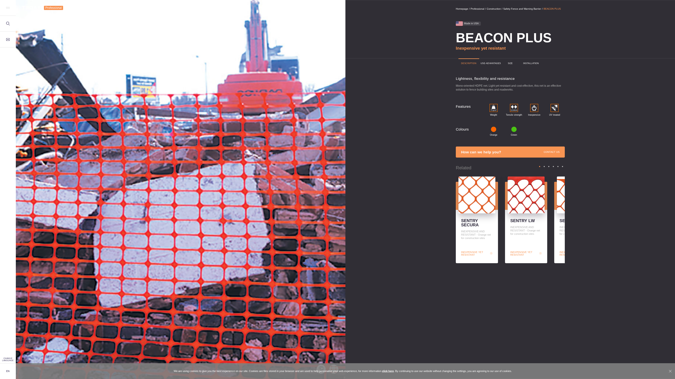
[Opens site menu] (8, 8)
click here (388, 371)
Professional (53, 7)
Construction (494, 8)
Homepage (462, 8)
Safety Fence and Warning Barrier (522, 8)
